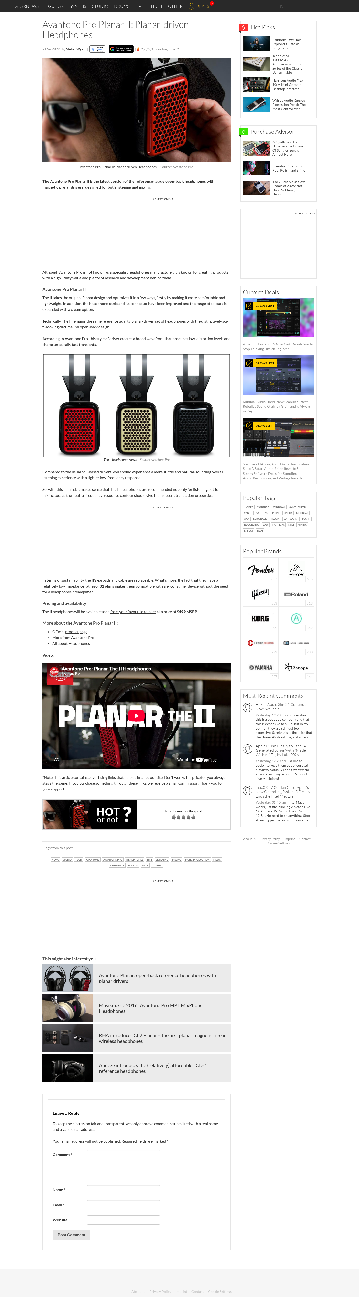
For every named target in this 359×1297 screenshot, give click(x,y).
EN (280, 6)
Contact (305, 839)
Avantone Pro (82, 637)
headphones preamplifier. (72, 591)
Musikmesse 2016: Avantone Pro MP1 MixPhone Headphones (150, 1008)
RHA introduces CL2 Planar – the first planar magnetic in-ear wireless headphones (162, 1038)
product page (76, 631)
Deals (202, 6)
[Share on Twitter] (220, 848)
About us (249, 839)
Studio (100, 6)
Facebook (316, 6)
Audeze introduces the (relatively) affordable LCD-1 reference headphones (153, 1068)
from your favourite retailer (133, 611)
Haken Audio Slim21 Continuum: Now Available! (283, 706)
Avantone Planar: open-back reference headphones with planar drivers (157, 978)
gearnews (26, 6)
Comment (62, 1154)
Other (175, 6)
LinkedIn (295, 6)
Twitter (327, 6)
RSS (339, 6)
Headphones (79, 643)
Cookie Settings (279, 843)
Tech (156, 6)
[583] (260, 593)
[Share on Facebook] (202, 848)
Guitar (56, 6)
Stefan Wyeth (76, 49)
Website (60, 1219)
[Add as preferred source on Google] (121, 49)
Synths (78, 6)
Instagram (306, 6)
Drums (121, 6)
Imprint (290, 839)
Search (351, 6)
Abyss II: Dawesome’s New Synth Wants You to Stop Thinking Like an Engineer (278, 327)
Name (59, 1189)
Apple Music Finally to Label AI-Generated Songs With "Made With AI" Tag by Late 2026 (282, 750)
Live (139, 6)
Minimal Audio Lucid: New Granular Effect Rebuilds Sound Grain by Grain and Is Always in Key (277, 387)
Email (58, 1204)
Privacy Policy (270, 839)
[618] (296, 569)
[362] (296, 618)
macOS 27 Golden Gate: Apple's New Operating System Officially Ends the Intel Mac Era (283, 792)
